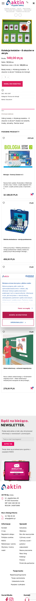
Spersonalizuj (17, 322)
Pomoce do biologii (23, 11)
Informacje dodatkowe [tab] (7, 114)
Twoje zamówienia (18, 578)
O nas (3, 531)
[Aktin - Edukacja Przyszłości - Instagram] (11, 600)
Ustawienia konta (18, 581)
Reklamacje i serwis (8, 544)
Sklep (19, 8)
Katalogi (22, 557)
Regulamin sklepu (7, 534)
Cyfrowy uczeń (25, 537)
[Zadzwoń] (27, 3)
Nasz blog (23, 553)
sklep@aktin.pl (10, 518)
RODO (3, 541)
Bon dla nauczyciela (26, 534)
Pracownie (26, 8)
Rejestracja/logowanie (18, 575)
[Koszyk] (34, 3)
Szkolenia (22, 528)
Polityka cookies (7, 537)
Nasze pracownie (25, 550)
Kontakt (4, 528)
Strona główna (9, 8)
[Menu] (3, 3)
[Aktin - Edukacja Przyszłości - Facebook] (7, 600)
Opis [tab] (2, 110)
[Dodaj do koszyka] (32, 194)
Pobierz (22, 560)
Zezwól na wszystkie (18, 315)
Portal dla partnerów (26, 563)
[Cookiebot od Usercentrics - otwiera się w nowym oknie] (25, 276)
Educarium (9, 99)
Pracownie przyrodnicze (13, 10)
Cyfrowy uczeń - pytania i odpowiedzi (25, 544)
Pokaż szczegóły (24, 308)
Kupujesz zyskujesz (18, 584)
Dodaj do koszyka (12, 84)
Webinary (22, 531)
